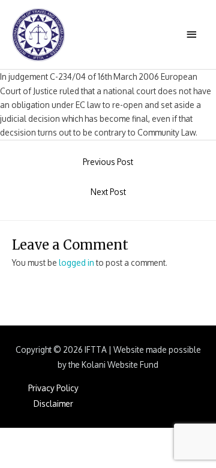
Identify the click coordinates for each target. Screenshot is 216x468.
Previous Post (108, 162)
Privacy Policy (53, 388)
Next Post (108, 192)
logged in (76, 262)
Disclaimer (53, 403)
